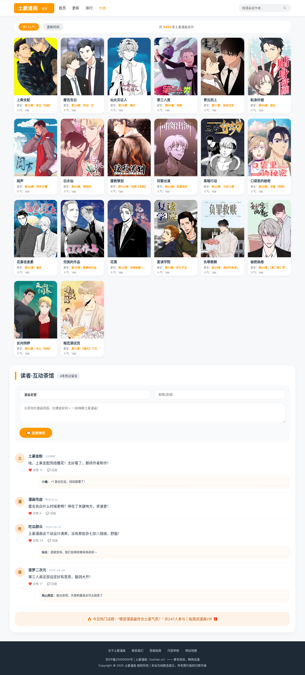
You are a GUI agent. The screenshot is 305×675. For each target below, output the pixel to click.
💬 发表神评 (36, 433)
